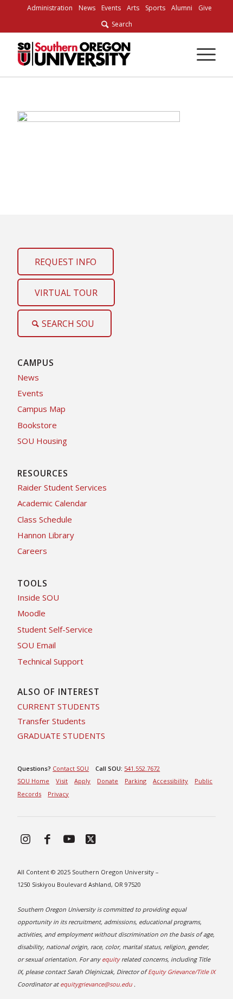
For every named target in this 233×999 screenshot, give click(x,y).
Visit (62, 781)
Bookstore (37, 425)
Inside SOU (38, 597)
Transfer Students (51, 721)
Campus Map (41, 408)
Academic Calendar (52, 503)
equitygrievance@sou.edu (96, 984)
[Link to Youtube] (69, 838)
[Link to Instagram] (25, 838)
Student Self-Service (55, 629)
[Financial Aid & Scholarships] (96, 54)
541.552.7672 (142, 768)
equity (111, 959)
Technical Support (50, 661)
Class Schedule (44, 519)
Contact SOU (71, 768)
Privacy (58, 794)
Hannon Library (45, 535)
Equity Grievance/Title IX (181, 972)
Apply (82, 781)
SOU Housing (42, 440)
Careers (32, 550)
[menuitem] (50, 8)
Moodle (31, 613)
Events (30, 393)
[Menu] (201, 54)
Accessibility (170, 781)
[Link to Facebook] (47, 838)
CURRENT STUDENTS (58, 706)
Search (120, 24)
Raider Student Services (62, 487)
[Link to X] (90, 838)
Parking (135, 781)
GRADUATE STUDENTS (61, 735)
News (28, 377)
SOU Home (33, 781)
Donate (107, 781)
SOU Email (36, 645)
